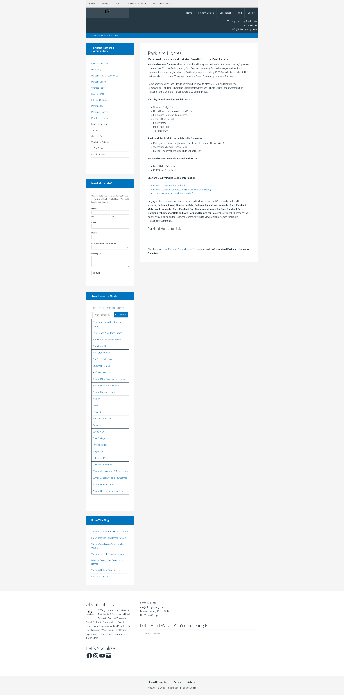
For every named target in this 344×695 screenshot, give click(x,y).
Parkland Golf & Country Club (104, 75)
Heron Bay (96, 69)
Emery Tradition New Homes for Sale (108, 538)
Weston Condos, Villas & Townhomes (110, 471)
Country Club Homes (102, 464)
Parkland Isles (98, 106)
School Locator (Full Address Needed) (173, 193)
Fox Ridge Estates (100, 100)
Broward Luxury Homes (104, 392)
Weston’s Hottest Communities (105, 570)
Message (96, 254)
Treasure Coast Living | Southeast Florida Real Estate (107, 13)
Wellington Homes (101, 352)
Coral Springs (99, 438)
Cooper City (98, 431)
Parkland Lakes (98, 82)
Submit (96, 273)
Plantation (97, 425)
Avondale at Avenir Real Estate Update (109, 531)
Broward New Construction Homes (109, 379)
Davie (95, 405)
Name (94, 208)
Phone (94, 233)
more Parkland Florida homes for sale (181, 249)
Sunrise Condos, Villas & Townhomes (110, 478)
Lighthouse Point (100, 458)
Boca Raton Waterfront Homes (107, 339)
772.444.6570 (249, 25)
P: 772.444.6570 (148, 603)
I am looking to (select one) (104, 243)
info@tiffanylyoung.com (244, 29)
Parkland (97, 412)
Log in (193, 688)
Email (94, 222)
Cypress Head (98, 88)
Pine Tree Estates (99, 118)
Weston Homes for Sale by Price (108, 491)
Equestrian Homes (101, 366)
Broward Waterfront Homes (106, 385)
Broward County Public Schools (169, 185)
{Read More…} (93, 638)
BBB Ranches (97, 94)
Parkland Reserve (99, 112)
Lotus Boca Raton (99, 576)
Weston (96, 399)
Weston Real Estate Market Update (107, 554)
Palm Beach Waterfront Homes (107, 333)
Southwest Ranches (102, 418)
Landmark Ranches (100, 63)
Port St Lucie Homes (102, 359)
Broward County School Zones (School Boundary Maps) (182, 189)
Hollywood (98, 451)
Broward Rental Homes (103, 484)
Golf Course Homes (102, 372)
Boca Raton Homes (102, 346)
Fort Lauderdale (100, 445)
